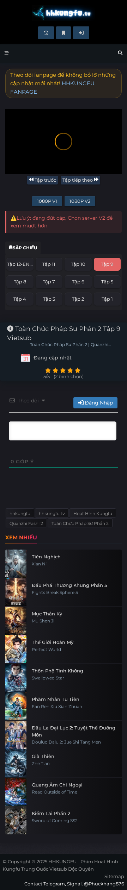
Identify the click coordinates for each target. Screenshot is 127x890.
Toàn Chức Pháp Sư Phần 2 (80, 523)
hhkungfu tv (52, 513)
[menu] (6, 53)
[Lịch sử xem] (46, 32)
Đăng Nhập (99, 403)
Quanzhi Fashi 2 (26, 523)
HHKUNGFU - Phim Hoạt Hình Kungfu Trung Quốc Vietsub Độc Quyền (63, 13)
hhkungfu (20, 513)
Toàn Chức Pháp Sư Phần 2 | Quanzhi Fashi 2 (69, 345)
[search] (120, 53)
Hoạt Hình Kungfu (92, 513)
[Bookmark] (63, 32)
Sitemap (114, 876)
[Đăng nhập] (81, 32)
